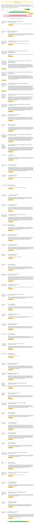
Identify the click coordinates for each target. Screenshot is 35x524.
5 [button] (14, 12)
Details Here (23, 18)
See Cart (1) (31, 13)
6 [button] (15, 12)
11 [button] (22, 12)
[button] (25, 9)
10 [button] (20, 12)
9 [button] (19, 12)
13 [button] (25, 12)
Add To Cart (11, 36)
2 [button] (10, 12)
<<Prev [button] (7, 12)
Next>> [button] (28, 12)
